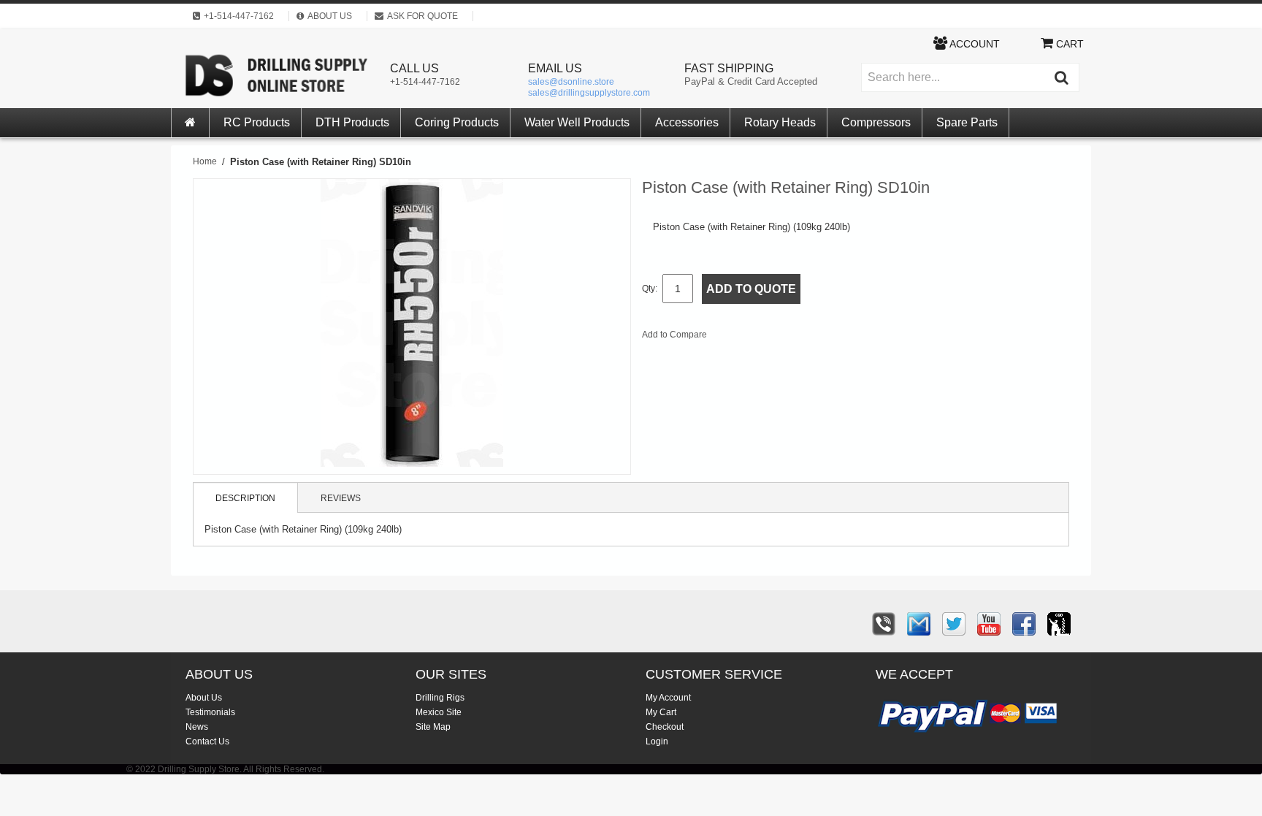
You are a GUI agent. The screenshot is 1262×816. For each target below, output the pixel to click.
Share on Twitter (796, 337)
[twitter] (953, 624)
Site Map (433, 727)
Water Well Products (577, 122)
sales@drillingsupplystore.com (589, 93)
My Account (668, 698)
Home (205, 161)
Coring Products (457, 122)
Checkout (665, 727)
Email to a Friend (737, 337)
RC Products (256, 122)
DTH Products (352, 122)
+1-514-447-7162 (425, 82)
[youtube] (989, 624)
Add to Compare (674, 334)
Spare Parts (967, 122)
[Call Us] (883, 624)
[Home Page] (191, 122)
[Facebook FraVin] (1024, 624)
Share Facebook (766, 337)
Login (657, 741)
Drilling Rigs (440, 698)
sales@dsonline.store (571, 82)
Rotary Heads (780, 122)
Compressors (876, 122)
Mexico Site (439, 712)
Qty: (649, 288)
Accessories (687, 122)
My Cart (661, 712)
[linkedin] (1059, 624)
